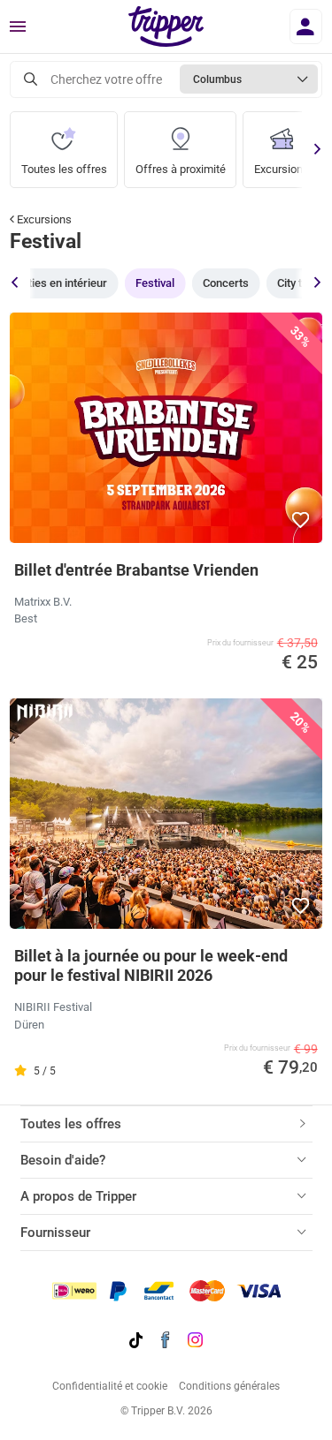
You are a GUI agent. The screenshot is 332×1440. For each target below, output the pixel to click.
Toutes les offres (64, 169)
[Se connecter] (306, 26)
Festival (154, 283)
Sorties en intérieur (59, 283)
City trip (296, 283)
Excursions (281, 169)
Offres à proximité (180, 169)
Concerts (226, 283)
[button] (301, 520)
